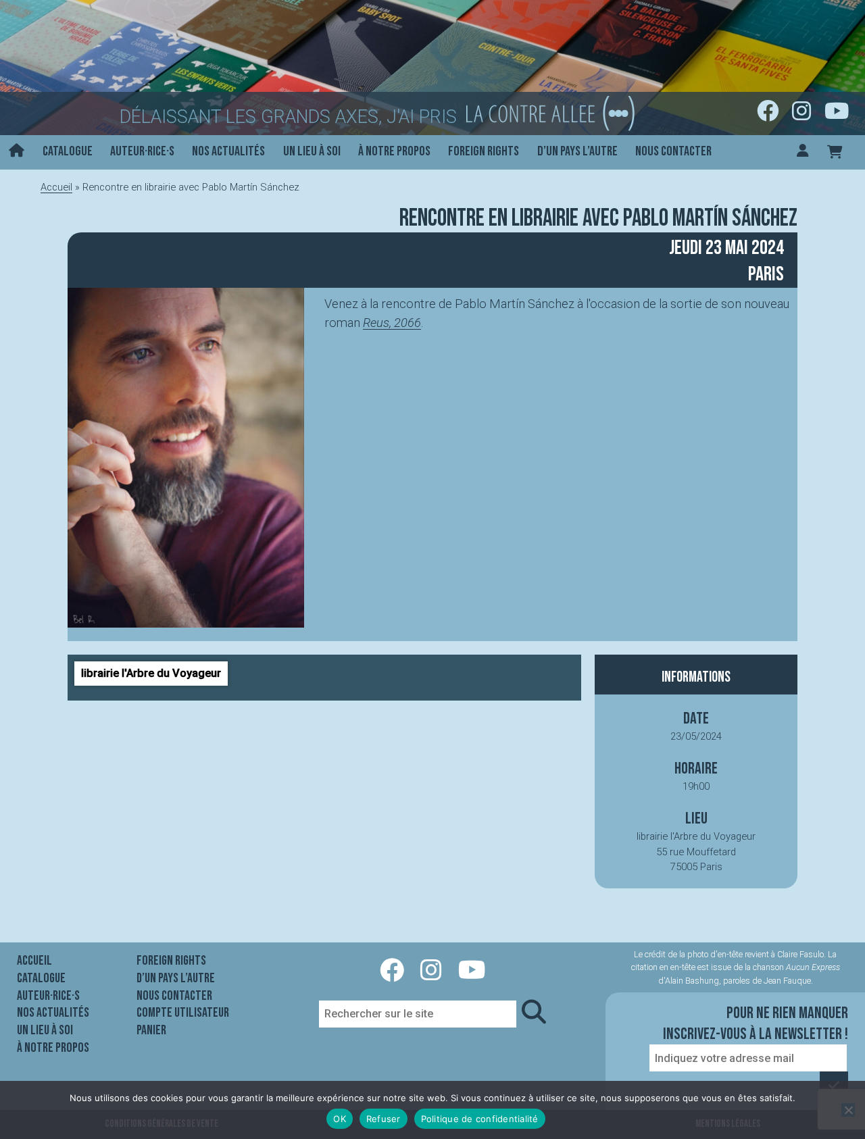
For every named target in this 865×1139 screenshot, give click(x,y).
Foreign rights (483, 151)
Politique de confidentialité (480, 1118)
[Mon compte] (803, 152)
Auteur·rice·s (142, 151)
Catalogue (68, 151)
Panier (151, 1030)
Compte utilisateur (183, 1013)
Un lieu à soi (312, 151)
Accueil (56, 187)
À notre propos (394, 151)
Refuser (383, 1118)
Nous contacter (673, 151)
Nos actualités (228, 151)
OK (339, 1118)
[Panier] (834, 152)
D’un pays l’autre (577, 151)
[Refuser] (848, 1110)
